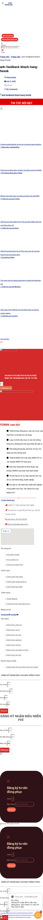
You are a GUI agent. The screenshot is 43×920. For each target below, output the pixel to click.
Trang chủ (4, 57)
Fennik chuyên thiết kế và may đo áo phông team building (20, 144)
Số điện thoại (5, 691)
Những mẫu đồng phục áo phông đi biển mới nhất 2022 (19, 196)
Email (2, 698)
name (9, 799)
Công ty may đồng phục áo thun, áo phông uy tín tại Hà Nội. (21, 170)
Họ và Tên (3, 684)
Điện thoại (11, 804)
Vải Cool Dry (4, 339)
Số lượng (3, 704)
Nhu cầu (3, 743)
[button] (8, 35)
